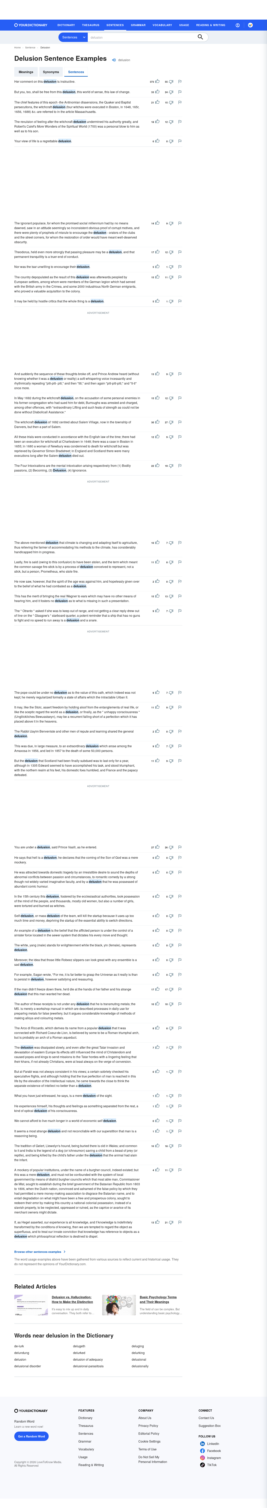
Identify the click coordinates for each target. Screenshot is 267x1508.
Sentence (30, 47)
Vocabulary (86, 1449)
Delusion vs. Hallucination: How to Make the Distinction (72, 1299)
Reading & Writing (91, 1465)
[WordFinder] (250, 25)
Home (17, 47)
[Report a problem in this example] (179, 81)
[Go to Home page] (30, 25)
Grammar (84, 1441)
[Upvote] (157, 81)
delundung (21, 1352)
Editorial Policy (148, 1433)
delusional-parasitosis (88, 1366)
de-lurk (19, 1346)
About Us (144, 1418)
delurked (79, 1352)
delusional (139, 1359)
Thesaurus (85, 1425)
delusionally (140, 1366)
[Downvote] (171, 81)
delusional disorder (27, 1366)
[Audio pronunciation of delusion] (114, 60)
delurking (138, 1352)
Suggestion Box (210, 1425)
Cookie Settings (149, 1441)
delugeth (79, 1346)
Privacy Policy (148, 1425)
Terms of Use (147, 1449)
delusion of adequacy (88, 1359)
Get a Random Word (31, 1436)
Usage (83, 1457)
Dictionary (85, 1418)
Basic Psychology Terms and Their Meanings (158, 1299)
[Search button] (202, 37)
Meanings (26, 72)
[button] (237, 25)
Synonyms (51, 72)
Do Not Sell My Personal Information (152, 1459)
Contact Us (206, 1418)
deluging (138, 1346)
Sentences (69, 37)
